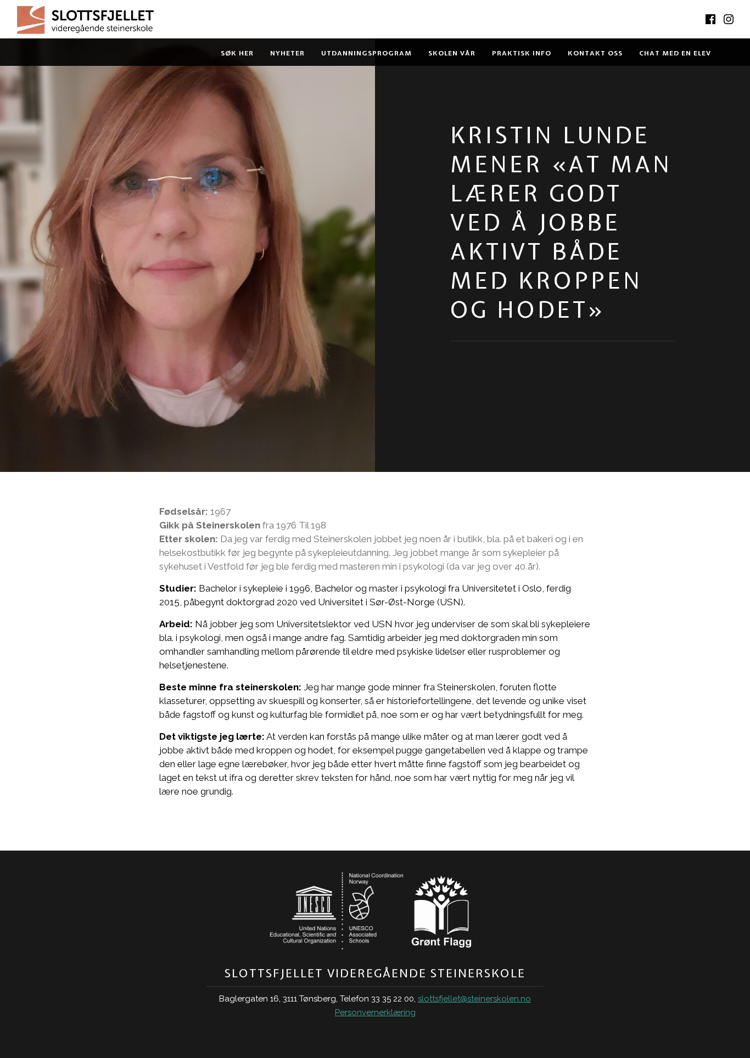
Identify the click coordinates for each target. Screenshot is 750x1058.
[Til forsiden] (187, 21)
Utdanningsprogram (366, 53)
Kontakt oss (595, 53)
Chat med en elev (675, 53)
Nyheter (287, 53)
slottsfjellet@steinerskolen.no (474, 999)
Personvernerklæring (375, 1012)
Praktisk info (521, 53)
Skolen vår (451, 53)
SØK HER (237, 53)
